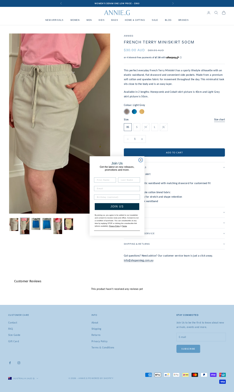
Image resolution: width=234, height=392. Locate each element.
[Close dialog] (141, 160)
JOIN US (117, 206)
